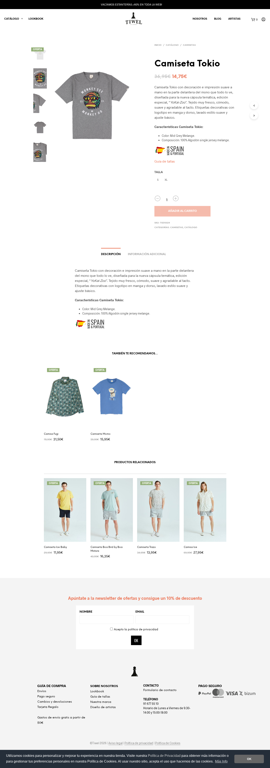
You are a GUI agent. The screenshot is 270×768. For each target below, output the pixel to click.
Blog (217, 18)
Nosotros (200, 18)
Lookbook (35, 18)
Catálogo (172, 45)
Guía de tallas (164, 161)
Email (139, 612)
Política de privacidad (138, 743)
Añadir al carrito (182, 211)
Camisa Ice (190, 547)
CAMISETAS (189, 45)
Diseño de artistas (103, 707)
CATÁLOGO (11, 18)
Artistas (234, 18)
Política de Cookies (167, 743)
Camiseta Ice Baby (55, 547)
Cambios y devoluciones (54, 701)
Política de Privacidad (164, 755)
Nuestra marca (100, 702)
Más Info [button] (221, 761)
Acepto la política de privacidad (136, 629)
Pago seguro (46, 696)
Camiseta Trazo (146, 547)
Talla (158, 172)
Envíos (41, 691)
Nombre (86, 612)
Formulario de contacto (160, 690)
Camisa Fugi (51, 434)
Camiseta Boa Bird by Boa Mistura (106, 549)
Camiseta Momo (100, 434)
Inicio (158, 45)
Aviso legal (115, 743)
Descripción (111, 254)
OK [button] (249, 759)
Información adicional (147, 254)
